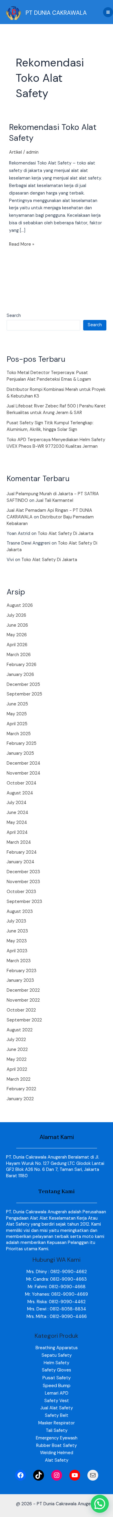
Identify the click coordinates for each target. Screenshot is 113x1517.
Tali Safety (56, 1430)
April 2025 (17, 724)
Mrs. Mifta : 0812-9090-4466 (57, 1316)
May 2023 (17, 941)
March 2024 (19, 842)
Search (14, 315)
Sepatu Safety (57, 1355)
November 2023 (23, 882)
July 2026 (16, 615)
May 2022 (17, 1059)
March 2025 (19, 734)
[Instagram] (56, 1475)
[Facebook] (20, 1475)
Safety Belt (56, 1415)
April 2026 (17, 645)
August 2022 (20, 1030)
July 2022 (16, 1040)
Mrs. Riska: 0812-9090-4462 (56, 1302)
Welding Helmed (56, 1453)
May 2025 (17, 714)
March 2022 (18, 1079)
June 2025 (17, 704)
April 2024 (17, 832)
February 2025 (21, 743)
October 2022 (21, 1010)
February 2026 (21, 665)
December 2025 (23, 684)
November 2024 (23, 773)
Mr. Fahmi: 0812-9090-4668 (57, 1287)
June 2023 (17, 931)
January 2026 (20, 674)
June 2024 (17, 812)
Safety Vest (56, 1401)
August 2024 (20, 793)
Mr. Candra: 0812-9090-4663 (56, 1279)
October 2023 (21, 892)
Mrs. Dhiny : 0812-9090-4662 (57, 1272)
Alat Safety (56, 1460)
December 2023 (23, 872)
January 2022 (20, 1099)
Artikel (15, 152)
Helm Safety (56, 1363)
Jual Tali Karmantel (54, 500)
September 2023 (24, 901)
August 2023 (20, 911)
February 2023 (21, 971)
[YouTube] (74, 1475)
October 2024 (21, 783)
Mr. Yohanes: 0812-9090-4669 (56, 1294)
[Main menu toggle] (108, 12)
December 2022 (23, 990)
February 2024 (22, 852)
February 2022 (21, 1089)
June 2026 (17, 625)
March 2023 (19, 961)
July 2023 (16, 921)
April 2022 (17, 1069)
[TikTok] (38, 1475)
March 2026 (19, 655)
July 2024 (17, 803)
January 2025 (20, 753)
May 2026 (17, 635)
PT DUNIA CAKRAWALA (56, 13)
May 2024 (17, 822)
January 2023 (20, 980)
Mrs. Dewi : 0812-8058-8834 (56, 1309)
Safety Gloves (56, 1370)
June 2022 (17, 1049)
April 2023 (17, 951)
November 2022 (23, 1000)
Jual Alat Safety (56, 1408)
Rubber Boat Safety (56, 1445)
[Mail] (92, 1475)
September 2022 (24, 1020)
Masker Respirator (56, 1423)
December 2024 (23, 763)
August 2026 (20, 605)
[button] (100, 1504)
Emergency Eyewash (56, 1438)
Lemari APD (56, 1393)
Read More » (21, 244)
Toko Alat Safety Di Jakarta (65, 533)
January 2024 (20, 862)
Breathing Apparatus (57, 1348)
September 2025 (24, 694)
